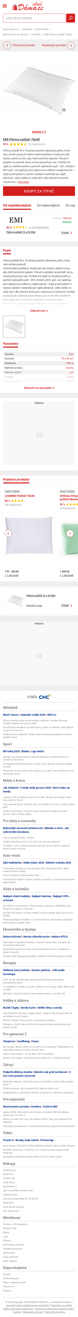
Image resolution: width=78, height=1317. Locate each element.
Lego (5, 1236)
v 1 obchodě (11, 575)
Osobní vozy (9, 1178)
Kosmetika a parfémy (13, 1244)
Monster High (10, 1228)
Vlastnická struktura (55, 1312)
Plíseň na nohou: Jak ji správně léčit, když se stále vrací (30, 1088)
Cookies (17, 1312)
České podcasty (11, 1278)
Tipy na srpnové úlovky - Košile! (18, 837)
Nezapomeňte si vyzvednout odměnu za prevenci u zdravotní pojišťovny (38, 1092)
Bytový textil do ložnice (15, 34)
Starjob (6, 1274)
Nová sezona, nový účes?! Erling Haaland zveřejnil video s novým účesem (39, 1145)
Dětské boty (9, 1253)
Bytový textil (41, 29)
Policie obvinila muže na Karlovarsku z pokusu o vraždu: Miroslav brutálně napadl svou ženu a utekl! (35, 722)
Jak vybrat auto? (11, 1211)
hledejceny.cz (9, 1170)
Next (70, 533)
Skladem (67, 221)
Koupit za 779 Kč (39, 191)
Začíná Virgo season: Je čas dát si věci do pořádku (28, 1054)
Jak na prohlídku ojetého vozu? (18, 1190)
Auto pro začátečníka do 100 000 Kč (21, 1198)
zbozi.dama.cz (11, 29)
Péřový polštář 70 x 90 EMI (20, 232)
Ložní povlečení (10, 1257)
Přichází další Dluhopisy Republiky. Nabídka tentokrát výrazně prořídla (37, 956)
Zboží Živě (8, 1174)
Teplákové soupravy (12, 1248)
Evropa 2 (7, 1290)
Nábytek (27, 29)
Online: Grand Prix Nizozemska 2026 (21, 875)
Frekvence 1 (9, 1286)
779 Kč (65, 232)
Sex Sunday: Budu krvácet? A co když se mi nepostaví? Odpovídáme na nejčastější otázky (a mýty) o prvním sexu (38, 1048)
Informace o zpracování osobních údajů (54, 1309)
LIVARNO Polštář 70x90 (20, 495)
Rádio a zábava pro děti (14, 1282)
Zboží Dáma (9, 1182)
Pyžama (7, 1240)
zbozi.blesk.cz (10, 1186)
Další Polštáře (12, 491)
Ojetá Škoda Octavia (13, 1207)
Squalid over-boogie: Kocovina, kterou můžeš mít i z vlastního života (36, 1058)
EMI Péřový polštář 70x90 (21, 139)
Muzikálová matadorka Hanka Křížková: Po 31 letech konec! (32, 1156)
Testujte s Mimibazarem (15, 1224)
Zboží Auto (8, 1202)
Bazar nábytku (10, 1261)
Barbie (6, 1232)
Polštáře (35, 34)
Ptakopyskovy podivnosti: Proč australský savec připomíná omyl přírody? (39, 1126)
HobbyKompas (10, 1194)
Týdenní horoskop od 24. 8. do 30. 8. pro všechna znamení (31, 841)
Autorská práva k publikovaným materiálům (27, 1305)
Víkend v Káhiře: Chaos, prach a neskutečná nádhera (29, 1020)
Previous (8, 533)
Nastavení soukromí (33, 1312)
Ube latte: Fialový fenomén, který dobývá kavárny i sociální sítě (34, 993)
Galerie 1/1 (39, 131)
